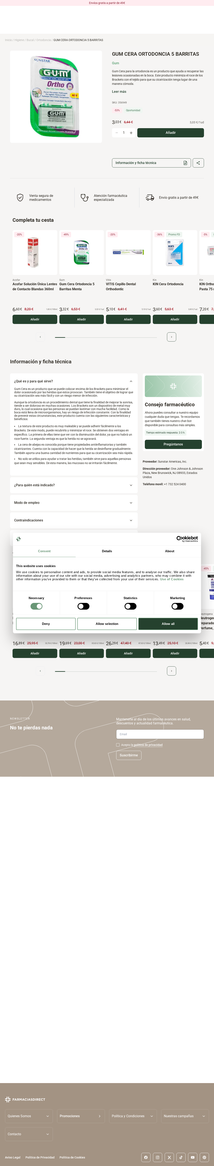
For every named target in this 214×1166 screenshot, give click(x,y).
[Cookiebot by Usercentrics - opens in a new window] (179, 539)
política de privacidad (148, 745)
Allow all (168, 624)
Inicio (8, 40)
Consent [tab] (44, 551)
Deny (46, 624)
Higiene (19, 40)
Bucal (30, 40)
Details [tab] (107, 551)
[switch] (83, 606)
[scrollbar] (106, 337)
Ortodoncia (43, 40)
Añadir (35, 319)
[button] (81, 1116)
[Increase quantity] (131, 132)
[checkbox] (118, 745)
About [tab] (169, 551)
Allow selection (107, 624)
